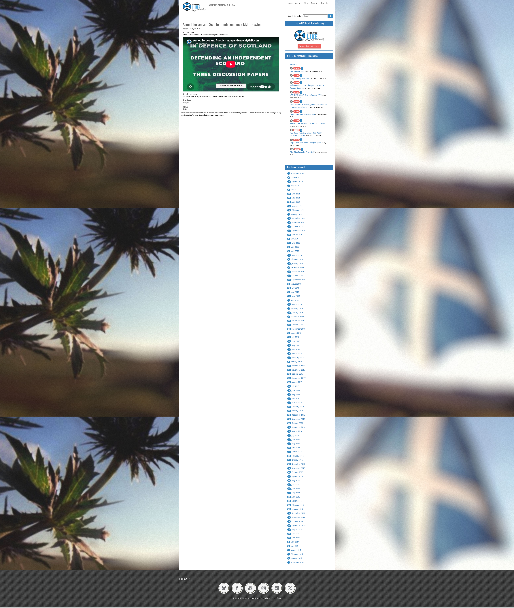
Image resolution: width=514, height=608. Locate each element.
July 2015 (293, 484)
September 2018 (296, 329)
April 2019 (293, 300)
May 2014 (293, 542)
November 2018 (296, 321)
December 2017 (296, 366)
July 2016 (293, 435)
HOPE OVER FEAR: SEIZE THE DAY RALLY (307, 124)
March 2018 (295, 353)
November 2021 (296, 173)
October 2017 (295, 374)
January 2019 (295, 312)
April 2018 (294, 349)
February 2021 (296, 210)
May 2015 (294, 493)
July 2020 (293, 239)
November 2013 (296, 562)
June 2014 (294, 538)
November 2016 (296, 419)
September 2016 (296, 427)
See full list (294, 64)
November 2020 (296, 222)
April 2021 (294, 202)
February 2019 (295, 308)
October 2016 (295, 423)
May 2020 (293, 247)
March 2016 (295, 452)
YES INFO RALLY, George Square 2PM (306, 95)
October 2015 (295, 472)
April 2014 (293, 546)
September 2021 (296, 181)
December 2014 (296, 513)
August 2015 (295, 480)
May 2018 (294, 345)
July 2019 (293, 288)
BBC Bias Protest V (298, 71)
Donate (324, 3)
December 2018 (296, 317)
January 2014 (295, 558)
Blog (306, 3)
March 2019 (295, 304)
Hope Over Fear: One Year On (302, 114)
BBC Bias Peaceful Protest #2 (302, 152)
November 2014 (296, 517)
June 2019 (293, 292)
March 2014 (294, 550)
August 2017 (295, 382)
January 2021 (295, 214)
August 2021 (294, 186)
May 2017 (294, 394)
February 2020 (295, 259)
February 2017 (296, 407)
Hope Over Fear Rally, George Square (305, 143)
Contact (314, 3)
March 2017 (295, 402)
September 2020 (296, 231)
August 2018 (294, 333)
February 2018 (296, 357)
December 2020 (296, 218)
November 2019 (296, 272)
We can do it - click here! (309, 46)
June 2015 (294, 488)
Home (290, 3)
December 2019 (296, 267)
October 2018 (295, 325)
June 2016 (294, 439)
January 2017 (295, 411)
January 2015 (295, 509)
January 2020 (295, 263)
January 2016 (295, 460)
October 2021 (295, 177)
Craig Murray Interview (299, 78)
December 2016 (296, 415)
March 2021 (295, 206)
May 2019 (294, 296)
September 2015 (296, 476)
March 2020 (295, 255)
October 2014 (295, 521)
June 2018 (294, 341)
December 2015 (296, 464)
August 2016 (295, 431)
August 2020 (295, 235)
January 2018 (295, 362)
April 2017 (294, 398)
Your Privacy (276, 598)
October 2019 (295, 276)
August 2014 (295, 529)
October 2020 (295, 226)
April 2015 (294, 497)
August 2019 (294, 284)
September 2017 (296, 378)
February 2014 (295, 554)
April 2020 (293, 251)
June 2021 (294, 194)
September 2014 (296, 525)
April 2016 (294, 448)
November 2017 (296, 370)
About (298, 3)
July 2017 (293, 386)
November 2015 (296, 468)
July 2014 (293, 534)
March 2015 (295, 501)
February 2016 (296, 456)
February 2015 (296, 505)
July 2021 (293, 190)
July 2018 (293, 337)
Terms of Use (265, 598)
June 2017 (294, 390)
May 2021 (294, 198)
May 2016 (294, 443)
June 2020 (294, 243)
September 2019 (296, 280)
